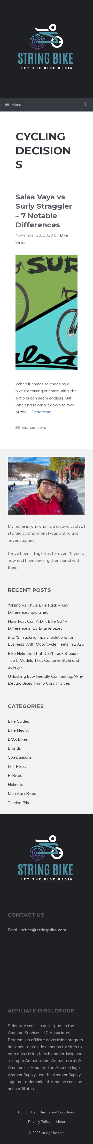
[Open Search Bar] (86, 104)
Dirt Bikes (17, 766)
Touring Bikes (20, 802)
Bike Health (18, 730)
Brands (14, 748)
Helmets (15, 784)
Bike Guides (18, 721)
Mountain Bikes (22, 793)
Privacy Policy (39, 1122)
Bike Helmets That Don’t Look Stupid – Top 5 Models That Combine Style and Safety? (43, 660)
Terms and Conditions (58, 1112)
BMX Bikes (18, 739)
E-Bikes (15, 775)
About (60, 1122)
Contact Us (26, 1112)
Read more (42, 411)
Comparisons (34, 427)
